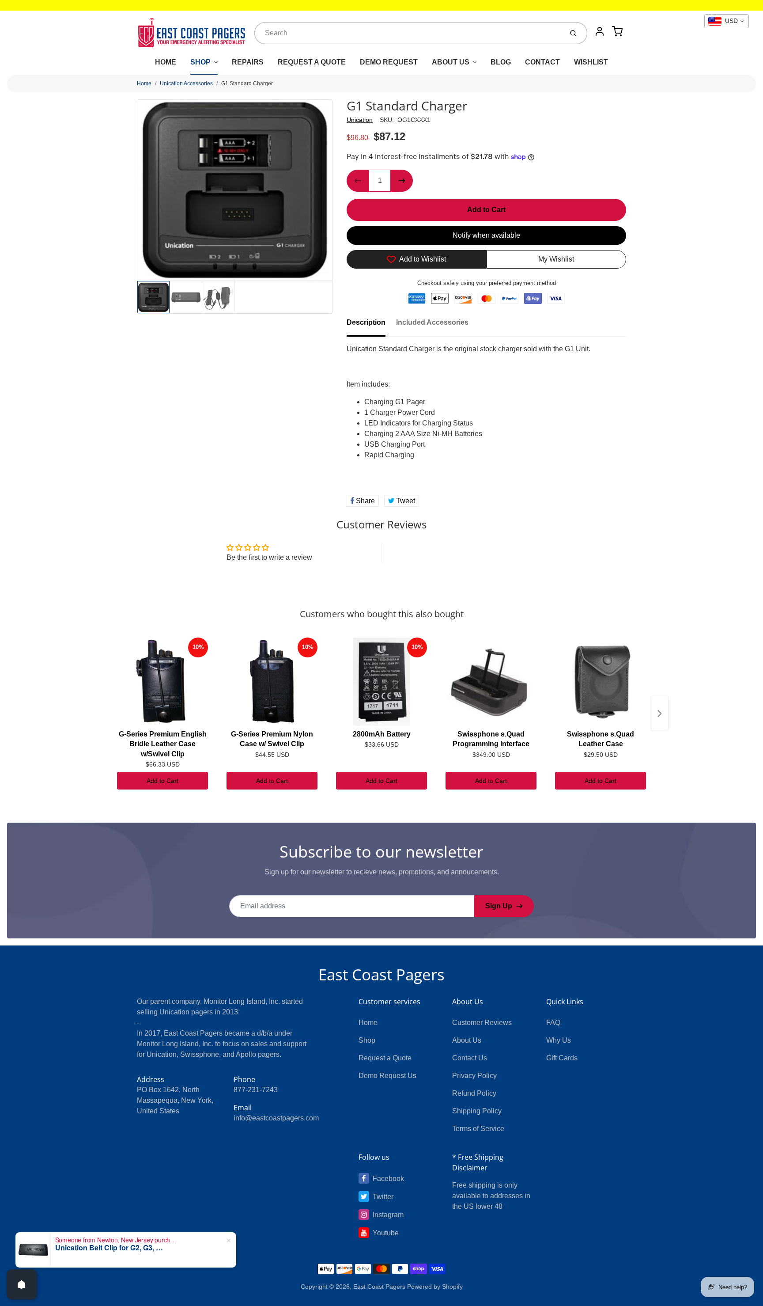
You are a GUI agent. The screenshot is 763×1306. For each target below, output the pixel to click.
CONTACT (542, 62)
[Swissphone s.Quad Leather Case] (600, 682)
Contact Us (469, 1058)
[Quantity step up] (402, 181)
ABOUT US (450, 62)
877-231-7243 (256, 1089)
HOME (165, 62)
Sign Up (498, 906)
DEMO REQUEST (389, 62)
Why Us (558, 1040)
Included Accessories (432, 322)
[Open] (22, 1284)
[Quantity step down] (358, 181)
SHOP (200, 62)
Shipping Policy (477, 1111)
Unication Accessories (186, 83)
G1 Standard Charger (247, 83)
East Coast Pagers (381, 974)
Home (144, 83)
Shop (367, 1040)
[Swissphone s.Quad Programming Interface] (491, 682)
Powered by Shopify (435, 1286)
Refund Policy (474, 1093)
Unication (360, 119)
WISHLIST (591, 62)
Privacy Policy (474, 1075)
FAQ (553, 1022)
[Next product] (660, 713)
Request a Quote (385, 1058)
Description (366, 322)
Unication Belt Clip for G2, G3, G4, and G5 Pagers (110, 1247)
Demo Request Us (387, 1075)
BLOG (501, 62)
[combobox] (407, 33)
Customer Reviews (482, 1022)
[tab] (371, 325)
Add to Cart (162, 780)
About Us (466, 1040)
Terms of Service (478, 1128)
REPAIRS (248, 62)
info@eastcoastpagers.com (276, 1118)
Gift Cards (562, 1058)
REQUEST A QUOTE (312, 62)
